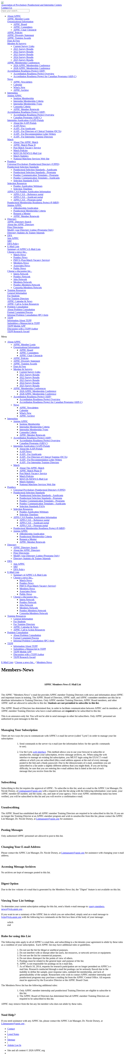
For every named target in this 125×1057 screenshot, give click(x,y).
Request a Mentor (28, 539)
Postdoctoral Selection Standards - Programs (41, 498)
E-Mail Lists (13, 246)
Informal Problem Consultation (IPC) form (27, 315)
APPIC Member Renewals (32, 435)
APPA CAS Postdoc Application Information (29, 191)
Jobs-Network (26, 605)
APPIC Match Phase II (31, 470)
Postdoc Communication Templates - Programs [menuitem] (36, 175)
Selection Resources (17, 183)
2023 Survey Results (29, 380)
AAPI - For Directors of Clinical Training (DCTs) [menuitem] (37, 131)
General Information (17, 293)
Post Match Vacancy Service (33, 473)
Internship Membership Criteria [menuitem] (28, 101)
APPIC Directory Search (19, 221)
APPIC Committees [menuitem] (22, 27)
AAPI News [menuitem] (19, 125)
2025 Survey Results (29, 385)
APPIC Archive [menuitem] (21, 90)
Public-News (26, 594)
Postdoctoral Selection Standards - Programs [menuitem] (34, 172)
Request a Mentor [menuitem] (21, 213)
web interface (39, 752)
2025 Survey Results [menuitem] (23, 60)
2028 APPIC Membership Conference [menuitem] (31, 68)
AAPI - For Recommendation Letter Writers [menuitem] (34, 134)
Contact (11, 1028)
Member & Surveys (16, 43)
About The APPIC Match (32, 468)
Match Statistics (27, 481)
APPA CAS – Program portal (34, 525)
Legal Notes (13, 1034)
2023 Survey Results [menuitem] (23, 54)
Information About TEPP (19, 320)
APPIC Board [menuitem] (20, 24)
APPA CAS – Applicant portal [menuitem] (28, 197)
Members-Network (29, 608)
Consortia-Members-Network (34, 613)
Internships (12, 93)
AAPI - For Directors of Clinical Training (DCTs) (43, 457)
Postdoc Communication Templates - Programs (42, 501)
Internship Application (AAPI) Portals (25, 120)
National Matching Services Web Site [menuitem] (31, 158)
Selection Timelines (29, 514)
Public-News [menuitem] (19, 268)
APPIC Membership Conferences (23, 62)
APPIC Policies (14, 32)
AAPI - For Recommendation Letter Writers (41, 459)
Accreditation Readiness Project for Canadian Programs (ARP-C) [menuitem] (44, 76)
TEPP (10, 317)
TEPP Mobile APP (16, 326)
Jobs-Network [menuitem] (20, 279)
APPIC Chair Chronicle (31, 355)
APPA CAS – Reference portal (34, 520)
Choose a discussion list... (19, 271)
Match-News (26, 580)
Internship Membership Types (34, 429)
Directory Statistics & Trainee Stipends (26, 232)
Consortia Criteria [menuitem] (21, 106)
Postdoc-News (27, 583)
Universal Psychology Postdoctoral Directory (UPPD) (33, 164)
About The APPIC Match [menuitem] (25, 142)
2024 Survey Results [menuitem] (23, 57)
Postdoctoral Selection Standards (23, 167)
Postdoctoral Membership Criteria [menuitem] (29, 210)
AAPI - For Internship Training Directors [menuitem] (33, 136)
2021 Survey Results (29, 374)
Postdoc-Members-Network (33, 610)
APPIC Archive (27, 416)
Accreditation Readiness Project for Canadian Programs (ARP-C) (51, 402)
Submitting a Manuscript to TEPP (23, 323)
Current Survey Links (30, 372)
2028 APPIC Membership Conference (38, 394)
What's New (25, 413)
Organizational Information (20, 21)
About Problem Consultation (21, 309)
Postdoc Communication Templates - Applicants (43, 503)
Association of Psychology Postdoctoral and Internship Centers (31, 5)
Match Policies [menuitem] (20, 150)
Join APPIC (13, 238)
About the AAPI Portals (31, 448)
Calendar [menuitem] (17, 84)
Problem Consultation (17, 306)
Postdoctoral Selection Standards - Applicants (41, 495)
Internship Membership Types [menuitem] (27, 104)
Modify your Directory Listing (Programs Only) (30, 230)
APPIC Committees (29, 352)
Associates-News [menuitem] (21, 265)
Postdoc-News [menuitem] (20, 257)
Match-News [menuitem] (19, 254)
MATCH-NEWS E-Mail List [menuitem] (27, 153)
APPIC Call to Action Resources (23, 304)
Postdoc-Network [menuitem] (21, 276)
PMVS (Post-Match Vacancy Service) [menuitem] (31, 260)
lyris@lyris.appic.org (11, 917)
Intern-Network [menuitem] (20, 274)
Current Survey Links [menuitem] (23, 46)
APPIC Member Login (18, 19)
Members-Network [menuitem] (22, 282)
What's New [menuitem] (19, 87)
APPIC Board (26, 350)
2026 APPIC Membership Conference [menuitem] (31, 65)
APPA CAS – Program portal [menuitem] (27, 200)
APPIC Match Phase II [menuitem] (24, 145)
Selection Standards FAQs (32, 506)
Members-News (27, 588)
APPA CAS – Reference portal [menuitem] (28, 194)
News (10, 79)
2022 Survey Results (29, 377)
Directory (11, 219)
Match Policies (27, 476)
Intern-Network (27, 599)
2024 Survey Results (29, 383)
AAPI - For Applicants (30, 454)
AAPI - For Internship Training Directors (39, 462)
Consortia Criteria (28, 432)
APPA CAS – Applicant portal (34, 522)
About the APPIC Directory (20, 224)
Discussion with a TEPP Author (22, 328)
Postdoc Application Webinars (34, 512)
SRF (9, 241)
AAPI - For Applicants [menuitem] (24, 128)
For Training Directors (18, 298)
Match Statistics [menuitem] (21, 156)
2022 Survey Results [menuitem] (23, 51)
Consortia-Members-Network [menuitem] (27, 287)
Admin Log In (14, 1045)
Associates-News (28, 591)
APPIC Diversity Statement (20, 35)
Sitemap (11, 1039)
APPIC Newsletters (29, 407)
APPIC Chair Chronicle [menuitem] (24, 29)
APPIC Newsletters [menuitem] (22, 82)
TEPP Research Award (18, 331)
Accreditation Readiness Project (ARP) (26, 71)
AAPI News (26, 451)
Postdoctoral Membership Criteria (36, 536)
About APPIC (14, 16)
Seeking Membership (30, 424)
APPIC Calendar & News (19, 301)
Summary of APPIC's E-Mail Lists (24, 249)
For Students (13, 295)
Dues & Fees (13, 40)
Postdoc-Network (28, 602)
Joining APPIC (14, 95)
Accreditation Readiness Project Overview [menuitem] (33, 73)
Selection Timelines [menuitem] (22, 189)
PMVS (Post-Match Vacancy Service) (38, 586)
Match (10, 139)
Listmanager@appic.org (30, 791)
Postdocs (11, 161)
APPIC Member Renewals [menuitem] (26, 109)
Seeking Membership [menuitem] (23, 98)
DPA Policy (13, 243)
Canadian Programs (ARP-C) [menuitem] (27, 117)
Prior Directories (15, 227)
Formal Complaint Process (20, 312)
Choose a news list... (17, 252)
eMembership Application (32, 533)
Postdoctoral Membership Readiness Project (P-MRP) (33, 202)
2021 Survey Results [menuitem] (23, 49)
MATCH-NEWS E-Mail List (34, 479)
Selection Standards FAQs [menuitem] (26, 180)
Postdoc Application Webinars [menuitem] (27, 186)
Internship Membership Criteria (35, 427)
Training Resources (16, 290)
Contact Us (6, 7)
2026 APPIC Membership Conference (38, 391)
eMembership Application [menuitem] (25, 208)
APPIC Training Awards (19, 38)
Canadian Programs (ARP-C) (34, 443)
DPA (9, 235)
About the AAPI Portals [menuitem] (24, 123)
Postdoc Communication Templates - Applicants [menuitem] (36, 178)
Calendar (24, 410)
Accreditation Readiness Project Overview (40, 399)
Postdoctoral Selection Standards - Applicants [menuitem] (35, 169)
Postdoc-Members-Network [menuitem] (26, 285)
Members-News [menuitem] (21, 263)
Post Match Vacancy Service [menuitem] (27, 147)
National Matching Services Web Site (37, 484)
